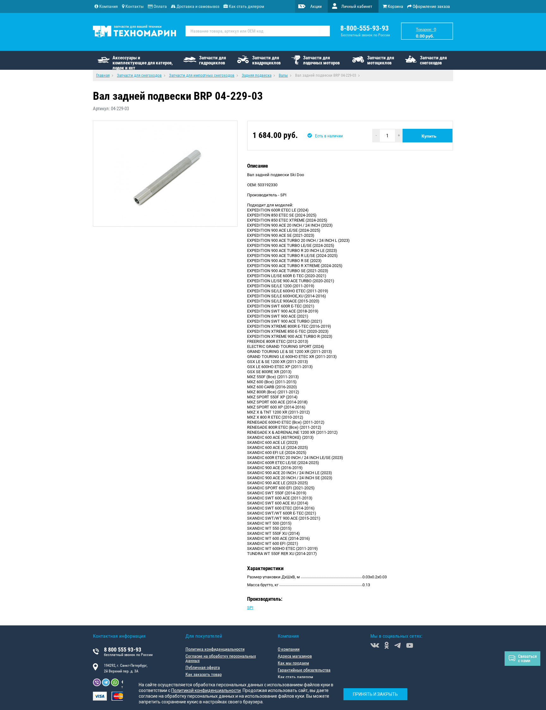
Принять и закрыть (375, 694)
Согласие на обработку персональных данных (220, 658)
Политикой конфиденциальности (206, 690)
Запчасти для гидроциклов (212, 60)
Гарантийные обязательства (304, 670)
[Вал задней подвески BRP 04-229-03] (165, 174)
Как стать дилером (295, 677)
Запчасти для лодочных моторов (321, 60)
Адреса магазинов (295, 656)
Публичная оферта (202, 667)
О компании (289, 649)
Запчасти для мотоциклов (380, 60)
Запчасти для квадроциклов (266, 60)
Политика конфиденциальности (215, 649)
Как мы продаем (293, 663)
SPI (250, 608)
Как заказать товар (203, 674)
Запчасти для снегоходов (433, 60)
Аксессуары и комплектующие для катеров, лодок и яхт (142, 62)
